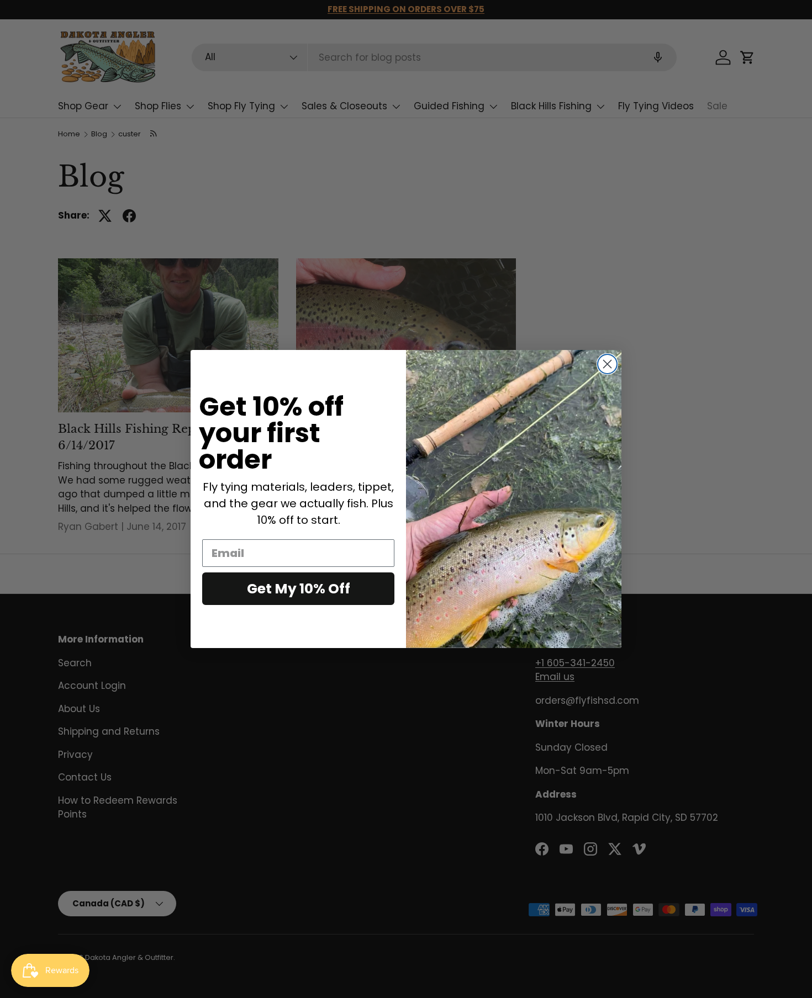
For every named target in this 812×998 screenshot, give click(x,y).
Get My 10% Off (298, 588)
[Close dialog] (607, 364)
